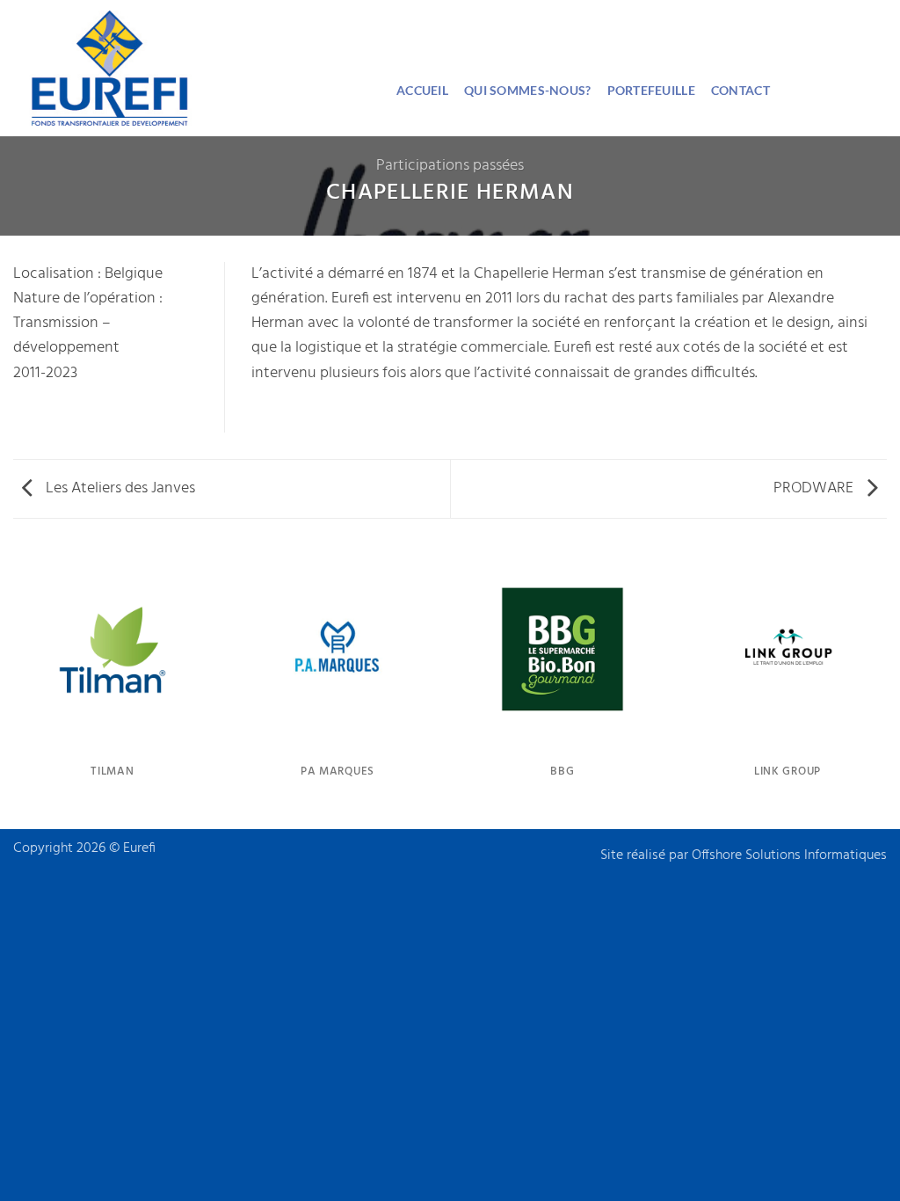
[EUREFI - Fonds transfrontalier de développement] (191, 68)
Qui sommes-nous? (528, 90)
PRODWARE (815, 488)
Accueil (422, 90)
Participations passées (450, 165)
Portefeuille (651, 90)
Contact (740, 90)
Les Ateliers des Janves (118, 488)
